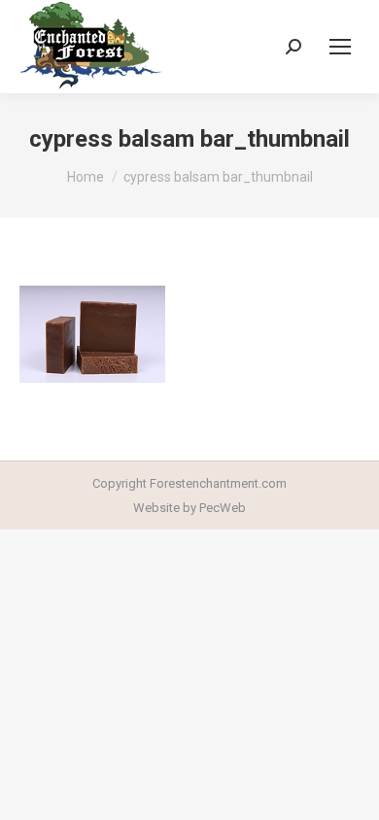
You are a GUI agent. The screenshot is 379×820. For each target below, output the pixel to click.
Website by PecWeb (189, 507)
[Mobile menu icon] (340, 46)
